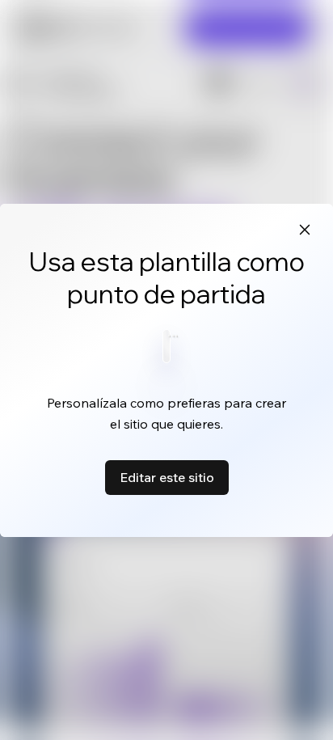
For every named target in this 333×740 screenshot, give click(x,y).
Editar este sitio (167, 477)
